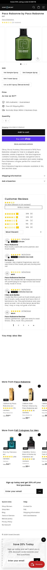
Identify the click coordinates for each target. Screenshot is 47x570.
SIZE (4, 68)
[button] (7, 22)
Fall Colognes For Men (26, 430)
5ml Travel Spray (10, 79)
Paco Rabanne (8, 19)
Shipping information (11, 176)
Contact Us (28, 506)
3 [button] (23, 325)
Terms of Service (8, 515)
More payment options (23, 144)
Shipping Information (32, 512)
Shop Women (7, 506)
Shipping (5, 127)
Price (4, 92)
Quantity (6, 116)
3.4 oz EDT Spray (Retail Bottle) (17, 85)
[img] (16, 239)
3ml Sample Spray (30, 73)
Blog (3, 512)
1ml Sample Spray (11, 73)
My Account (6, 525)
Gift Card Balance (30, 515)
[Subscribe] (37, 560)
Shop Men (5, 509)
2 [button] (18, 325)
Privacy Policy (7, 522)
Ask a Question (9, 181)
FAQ (25, 509)
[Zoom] (38, 58)
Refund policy (7, 519)
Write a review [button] (23, 207)
